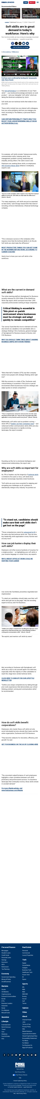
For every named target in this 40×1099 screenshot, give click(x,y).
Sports (25, 984)
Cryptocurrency (6, 994)
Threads (20, 43)
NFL (23, 987)
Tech (24, 960)
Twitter (16, 43)
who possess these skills (10, 166)
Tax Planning (5, 969)
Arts (3, 1038)
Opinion (25, 1008)
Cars (3, 1031)
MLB (23, 992)
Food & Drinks (6, 1036)
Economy (5, 974)
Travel (3, 1029)
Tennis (24, 1003)
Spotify (35, 1055)
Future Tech (26, 974)
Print (23, 43)
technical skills (33, 475)
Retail (3, 1008)
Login (25, 2)
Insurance (5, 962)
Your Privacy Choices (21, 1075)
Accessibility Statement (29, 1038)
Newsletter (31, 1055)
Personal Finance (8, 947)
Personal (25, 950)
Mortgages (5, 950)
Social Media (26, 965)
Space (24, 979)
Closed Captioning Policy (29, 1036)
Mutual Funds (6, 1012)
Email (27, 43)
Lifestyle (5, 1021)
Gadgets (24, 967)
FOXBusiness (15, 52)
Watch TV (32, 2)
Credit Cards (5, 955)
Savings (4, 960)
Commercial (26, 953)
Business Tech (26, 970)
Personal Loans (6, 957)
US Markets (5, 992)
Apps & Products (27, 1047)
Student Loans (6, 953)
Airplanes (4, 1034)
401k (3, 964)
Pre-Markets (5, 1010)
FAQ (23, 1029)
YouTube (16, 1055)
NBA (23, 989)
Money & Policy (6, 979)
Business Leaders (7, 1003)
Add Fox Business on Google (20, 47)
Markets (5, 986)
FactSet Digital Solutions (15, 1087)
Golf (23, 1001)
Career (7, 22)
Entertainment (6, 1025)
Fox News (25, 1040)
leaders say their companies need (22, 424)
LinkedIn (23, 1055)
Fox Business (8, 2)
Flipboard (20, 1055)
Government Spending (8, 977)
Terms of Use (26, 1024)
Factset (19, 1085)
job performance (10, 91)
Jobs (23, 1022)
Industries (5, 1005)
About (24, 1016)
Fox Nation (25, 1043)
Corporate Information (29, 1033)
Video (24, 1012)
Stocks (4, 989)
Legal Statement (27, 1087)
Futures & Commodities (9, 996)
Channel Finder (26, 1019)
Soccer (24, 999)
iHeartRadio (20, 1058)
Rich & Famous (6, 1027)
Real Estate (26, 947)
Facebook (12, 43)
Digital (24, 963)
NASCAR (25, 994)
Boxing (24, 996)
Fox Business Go (27, 1045)
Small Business (6, 981)
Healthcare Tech (27, 972)
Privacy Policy (26, 1026)
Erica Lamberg (7, 52)
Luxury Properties (27, 955)
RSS (27, 1055)
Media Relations (27, 1031)
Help (20, 1078)
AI (23, 977)
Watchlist (5, 1017)
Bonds (3, 999)
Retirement (5, 967)
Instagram (12, 1055)
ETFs (3, 1001)
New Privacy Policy (20, 1072)
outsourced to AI (29, 532)
